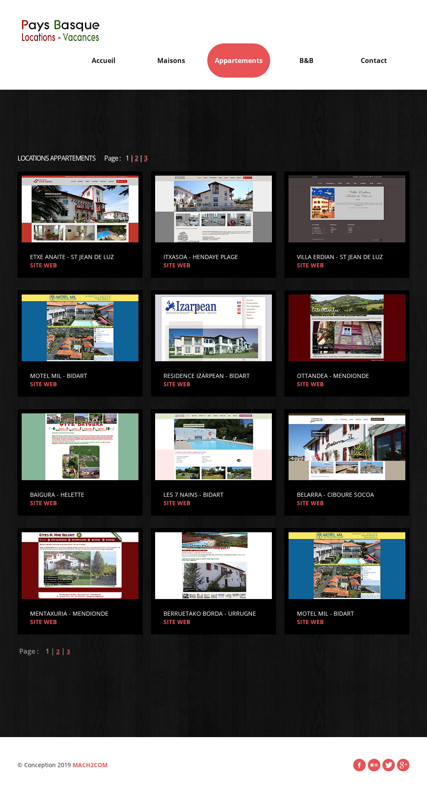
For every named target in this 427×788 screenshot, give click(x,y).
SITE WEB (43, 265)
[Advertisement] (213, 117)
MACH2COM (89, 765)
